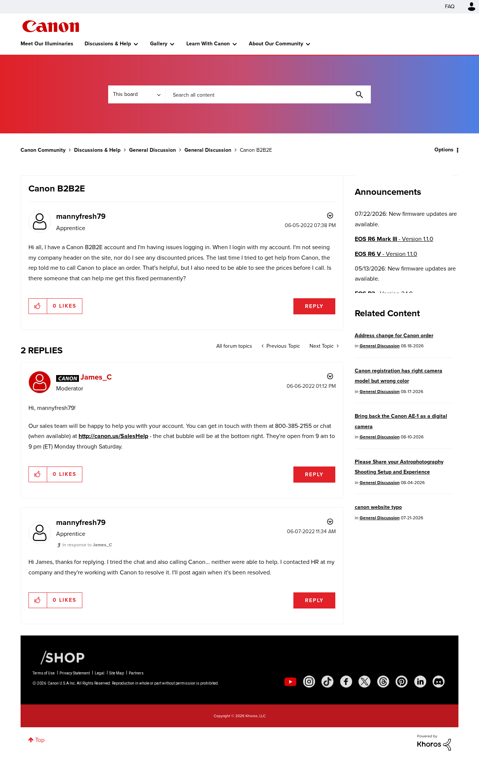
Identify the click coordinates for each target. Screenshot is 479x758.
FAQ (450, 6)
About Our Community (276, 44)
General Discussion (152, 150)
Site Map (116, 673)
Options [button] (444, 150)
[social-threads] (383, 682)
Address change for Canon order (394, 335)
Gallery (158, 44)
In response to (87, 544)
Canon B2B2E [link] (256, 150)
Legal (99, 673)
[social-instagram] (309, 682)
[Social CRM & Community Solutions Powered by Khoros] (434, 742)
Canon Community (50, 26)
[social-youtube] (290, 682)
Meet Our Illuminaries (47, 44)
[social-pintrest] (402, 682)
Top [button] (40, 740)
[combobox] (268, 94)
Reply (314, 306)
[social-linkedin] (420, 682)
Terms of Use (44, 673)
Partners (136, 673)
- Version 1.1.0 (394, 239)
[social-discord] (439, 682)
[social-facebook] (346, 682)
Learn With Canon (208, 44)
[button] (38, 306)
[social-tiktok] (327, 682)
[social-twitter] (364, 682)
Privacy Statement (75, 673)
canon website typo (378, 507)
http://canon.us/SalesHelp (113, 436)
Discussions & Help (108, 44)
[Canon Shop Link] (59, 657)
